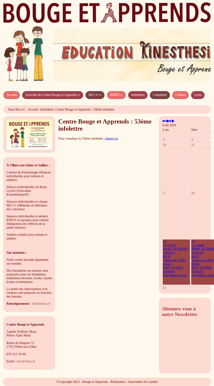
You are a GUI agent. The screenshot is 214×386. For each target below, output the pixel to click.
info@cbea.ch (41, 303)
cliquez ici (111, 138)
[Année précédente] (163, 121)
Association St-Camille (142, 381)
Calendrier (160, 95)
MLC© (94, 95)
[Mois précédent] (166, 121)
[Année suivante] (170, 121)
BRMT (115, 95)
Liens (197, 95)
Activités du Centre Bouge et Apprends (51, 95)
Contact (180, 95)
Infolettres (137, 95)
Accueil (11, 95)
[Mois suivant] (173, 121)
